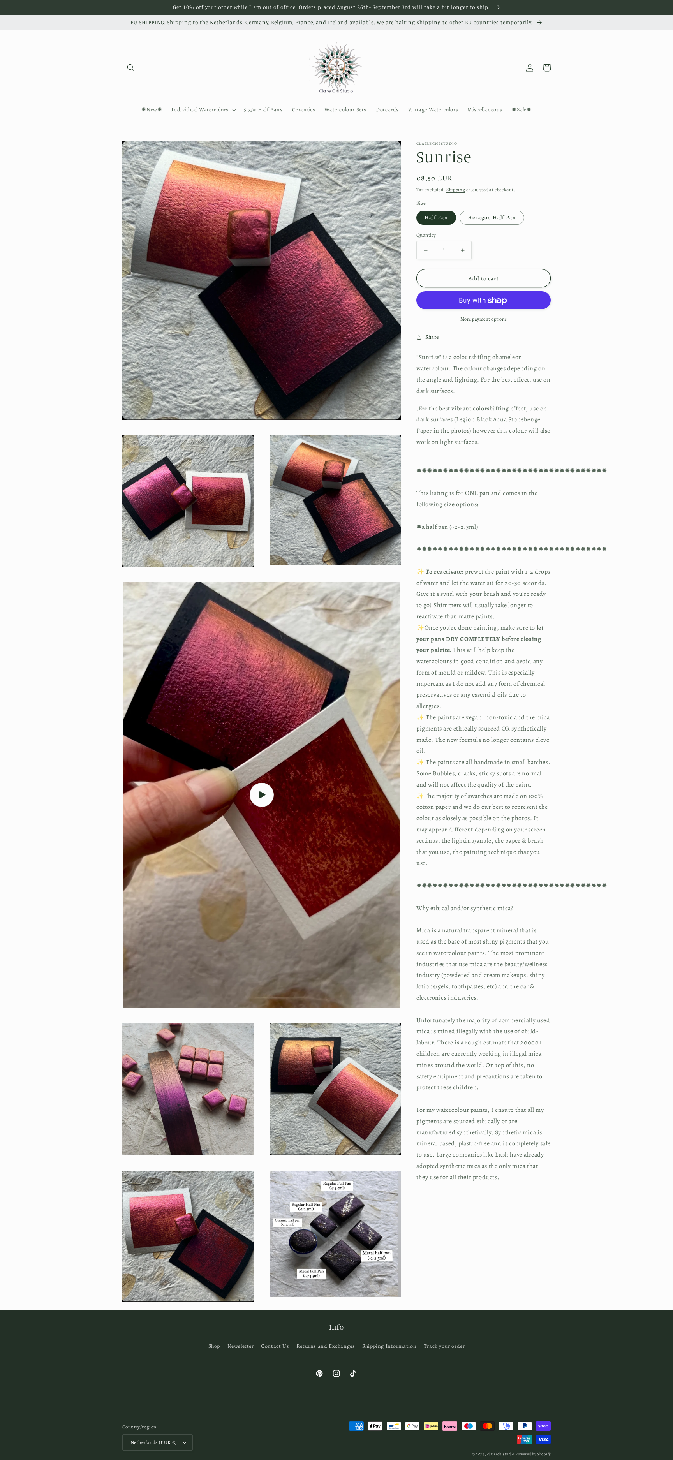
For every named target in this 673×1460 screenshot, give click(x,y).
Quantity (426, 235)
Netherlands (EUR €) (153, 1442)
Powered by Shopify (533, 1453)
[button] (130, 67)
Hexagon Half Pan (492, 217)
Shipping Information (389, 1346)
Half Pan (436, 217)
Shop (214, 1346)
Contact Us (275, 1346)
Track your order (444, 1346)
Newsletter (240, 1346)
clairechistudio (500, 1453)
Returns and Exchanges (325, 1346)
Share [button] (432, 337)
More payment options (483, 319)
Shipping (455, 190)
